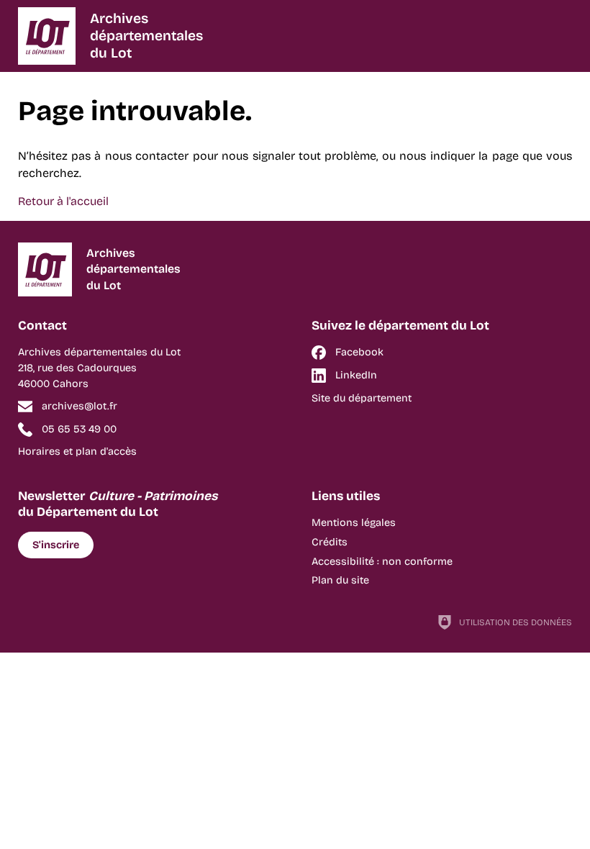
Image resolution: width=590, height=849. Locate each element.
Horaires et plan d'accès (77, 451)
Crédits (330, 542)
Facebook (359, 352)
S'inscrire (55, 545)
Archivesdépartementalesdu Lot (146, 35)
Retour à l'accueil (63, 201)
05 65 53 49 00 (79, 429)
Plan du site (340, 580)
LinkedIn (356, 375)
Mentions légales (354, 523)
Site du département (362, 398)
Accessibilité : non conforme (382, 561)
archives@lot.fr (79, 406)
